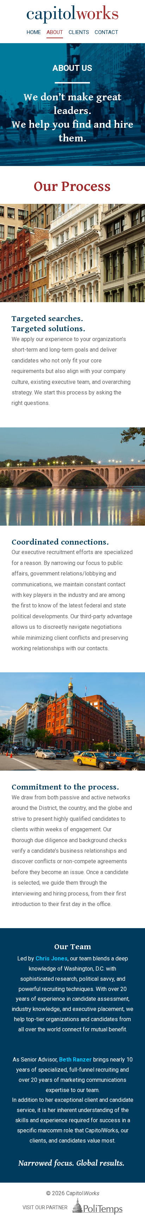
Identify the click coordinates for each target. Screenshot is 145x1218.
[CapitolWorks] (72, 21)
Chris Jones (52, 958)
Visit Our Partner (46, 1207)
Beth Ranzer (75, 1059)
